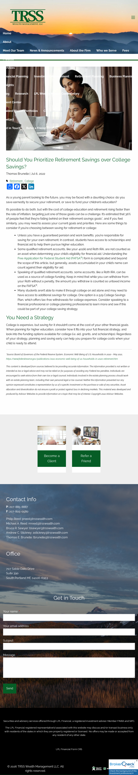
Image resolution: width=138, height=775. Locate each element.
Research (21, 93)
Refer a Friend (36, 128)
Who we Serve (106, 50)
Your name (24, 611)
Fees (125, 50)
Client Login (51, 111)
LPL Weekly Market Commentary (56, 93)
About (7, 42)
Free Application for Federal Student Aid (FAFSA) (50, 258)
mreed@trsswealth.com (44, 523)
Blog (6, 93)
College (29, 180)
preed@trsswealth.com (37, 519)
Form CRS (76, 749)
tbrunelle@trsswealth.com (50, 537)
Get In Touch (11, 128)
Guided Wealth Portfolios (20, 111)
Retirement (16, 180)
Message (23, 655)
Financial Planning (15, 76)
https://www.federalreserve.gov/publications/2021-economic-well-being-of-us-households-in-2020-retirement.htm (62, 359)
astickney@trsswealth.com (50, 532)
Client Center (12, 102)
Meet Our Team (13, 50)
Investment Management (51, 76)
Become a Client (52, 458)
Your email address (29, 626)
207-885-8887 (18, 507)
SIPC (131, 721)
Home (7, 33)
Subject (22, 640)
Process (8, 59)
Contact (8, 119)
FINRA (120, 721)
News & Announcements (47, 50)
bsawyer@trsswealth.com (46, 528)
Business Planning (122, 76)
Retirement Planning (89, 76)
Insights (8, 85)
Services (9, 67)
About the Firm (80, 50)
